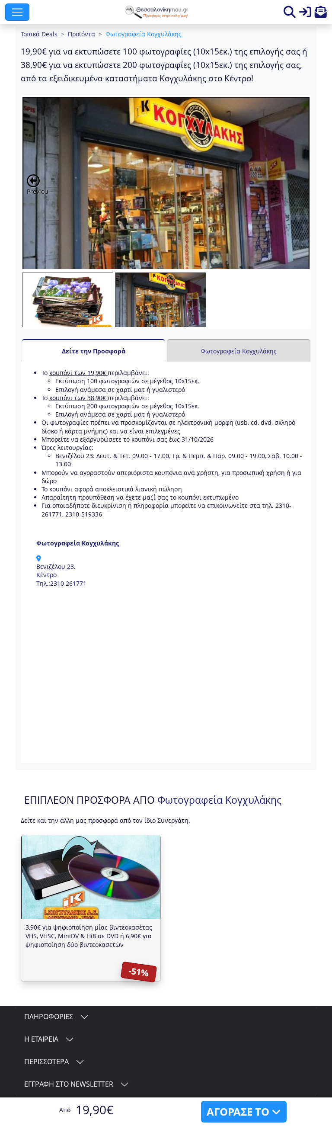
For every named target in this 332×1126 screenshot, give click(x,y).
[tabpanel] (166, 562)
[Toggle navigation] (17, 12)
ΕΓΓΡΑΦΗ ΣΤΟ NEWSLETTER (68, 1084)
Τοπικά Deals (39, 34)
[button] (321, 14)
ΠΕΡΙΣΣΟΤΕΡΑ (46, 1061)
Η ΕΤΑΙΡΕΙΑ (41, 1039)
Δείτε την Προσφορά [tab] (93, 351)
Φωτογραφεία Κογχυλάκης (143, 34)
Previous (37, 191)
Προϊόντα (81, 34)
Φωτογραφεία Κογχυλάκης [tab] (239, 351)
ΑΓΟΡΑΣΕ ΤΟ (239, 1111)
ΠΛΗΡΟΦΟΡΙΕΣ (48, 1016)
